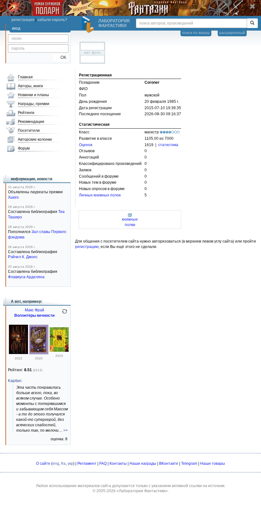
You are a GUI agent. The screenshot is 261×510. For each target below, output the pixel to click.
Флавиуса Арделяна (26, 277)
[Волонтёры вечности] (18, 353)
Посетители (29, 130)
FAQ (103, 463)
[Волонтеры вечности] (38, 353)
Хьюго (13, 197)
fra (63, 463)
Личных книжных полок (100, 195)
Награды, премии (33, 104)
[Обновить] (64, 314)
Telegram (189, 463)
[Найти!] (252, 23)
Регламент (86, 463)
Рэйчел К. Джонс (23, 257)
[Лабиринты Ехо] (59, 350)
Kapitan (14, 381)
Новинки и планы (33, 95)
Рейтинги (26, 112)
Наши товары (212, 463)
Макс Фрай (34, 310)
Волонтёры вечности (34, 315)
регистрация (22, 20)
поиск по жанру (196, 33)
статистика (168, 145)
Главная (25, 77)
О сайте (43, 463)
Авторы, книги (30, 86)
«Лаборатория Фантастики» (142, 491)
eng (56, 463)
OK (61, 57)
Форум (24, 148)
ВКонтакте (168, 463)
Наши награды (143, 463)
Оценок (85, 145)
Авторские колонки (35, 139)
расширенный (232, 33)
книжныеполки (130, 222)
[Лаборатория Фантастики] (89, 24)
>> (65, 430)
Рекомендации (31, 121)
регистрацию (87, 246)
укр (70, 463)
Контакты (118, 463)
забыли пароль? (52, 20)
